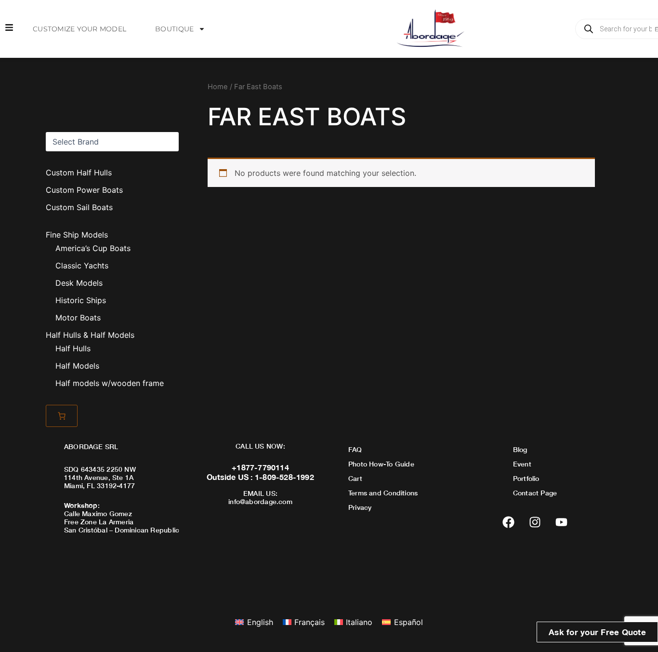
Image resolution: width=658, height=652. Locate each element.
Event (522, 464)
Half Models (77, 366)
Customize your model (79, 29)
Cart (355, 478)
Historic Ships (80, 300)
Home (218, 86)
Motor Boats (78, 317)
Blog (520, 449)
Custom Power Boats (84, 190)
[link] (62, 416)
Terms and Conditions (383, 493)
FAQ (355, 449)
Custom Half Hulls (79, 172)
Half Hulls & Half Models (90, 335)
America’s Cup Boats (93, 248)
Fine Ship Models (77, 235)
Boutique (174, 29)
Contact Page (535, 493)
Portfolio (526, 478)
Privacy (359, 507)
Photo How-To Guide (381, 464)
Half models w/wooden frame (109, 383)
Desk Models (79, 283)
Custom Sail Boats (79, 207)
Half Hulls (73, 348)
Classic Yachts (81, 265)
